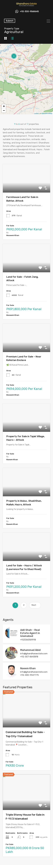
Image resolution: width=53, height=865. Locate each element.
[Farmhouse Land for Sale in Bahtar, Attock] (31, 82)
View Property (26, 187)
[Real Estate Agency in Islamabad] (26, 5)
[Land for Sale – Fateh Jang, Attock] (35, 99)
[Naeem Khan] (11, 676)
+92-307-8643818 (29, 656)
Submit (9, 20)
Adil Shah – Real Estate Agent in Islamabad (30, 633)
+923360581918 (28, 639)
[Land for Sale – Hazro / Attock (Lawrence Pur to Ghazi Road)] (21, 61)
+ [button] (4, 106)
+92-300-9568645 (29, 11)
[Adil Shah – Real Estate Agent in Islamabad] (11, 637)
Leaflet (36, 113)
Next (34, 605)
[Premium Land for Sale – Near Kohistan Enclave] (43, 69)
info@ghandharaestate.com (33, 653)
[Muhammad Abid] (11, 658)
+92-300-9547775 (29, 675)
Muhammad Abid (30, 650)
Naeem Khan (28, 668)
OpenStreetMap (46, 113)
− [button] (4, 110)
